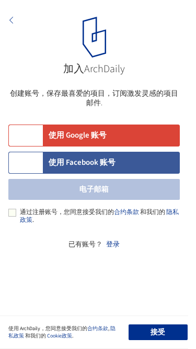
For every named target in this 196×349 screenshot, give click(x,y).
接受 (158, 332)
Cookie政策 (59, 336)
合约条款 (126, 212)
